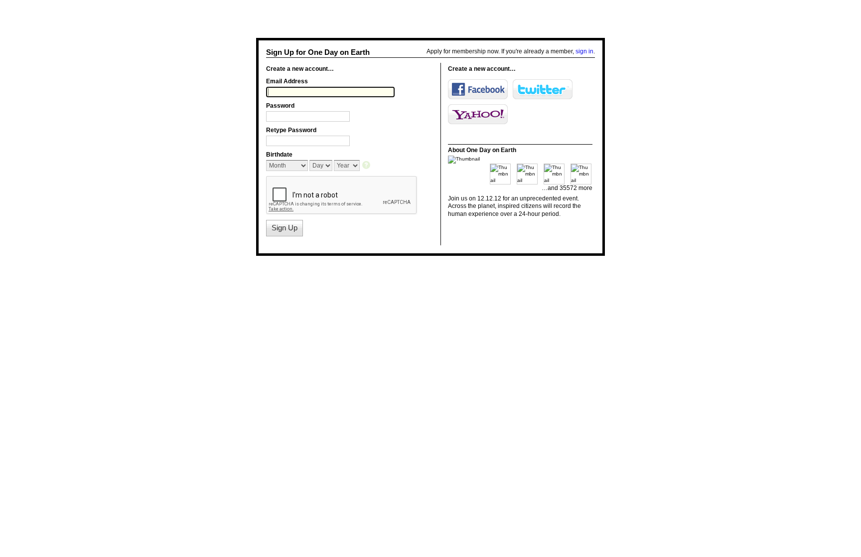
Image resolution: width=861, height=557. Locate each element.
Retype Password (291, 130)
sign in (584, 51)
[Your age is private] (367, 166)
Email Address (287, 81)
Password (280, 105)
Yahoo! (478, 114)
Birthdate (279, 154)
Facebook (478, 89)
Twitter (543, 89)
